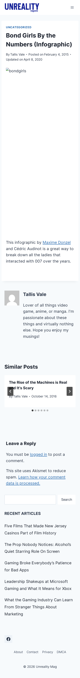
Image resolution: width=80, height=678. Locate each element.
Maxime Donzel (57, 242)
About (18, 652)
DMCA (61, 652)
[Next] (70, 391)
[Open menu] (72, 7)
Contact (32, 652)
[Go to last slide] (10, 391)
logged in (38, 454)
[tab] (32, 410)
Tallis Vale (17, 54)
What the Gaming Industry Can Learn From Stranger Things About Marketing (38, 607)
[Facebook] (8, 639)
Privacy (47, 652)
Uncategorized (19, 27)
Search (66, 499)
